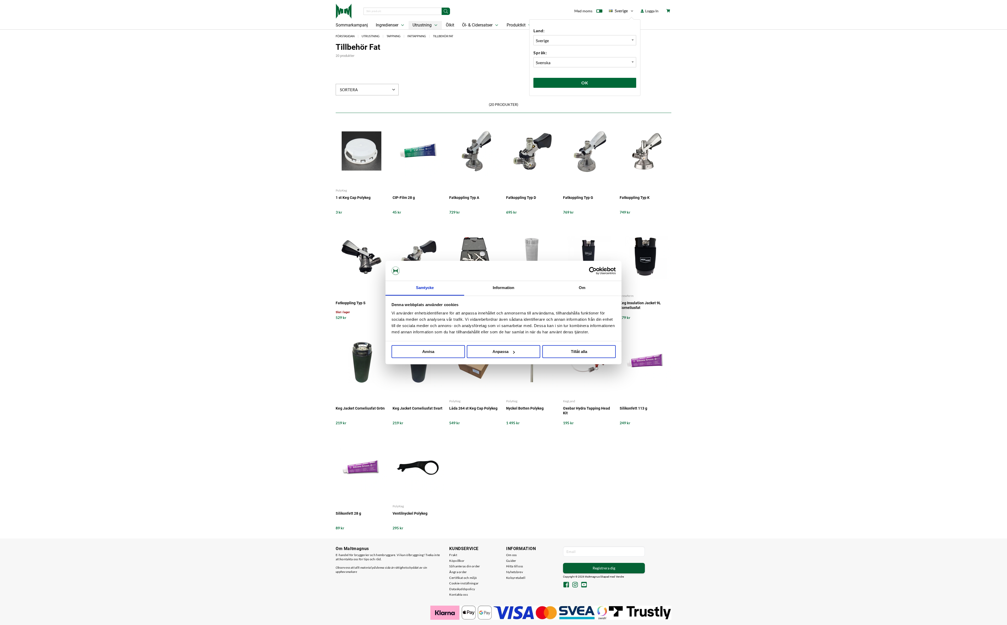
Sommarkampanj (352, 25)
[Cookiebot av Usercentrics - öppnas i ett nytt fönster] (593, 271)
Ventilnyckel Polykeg (410, 513)
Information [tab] (503, 288)
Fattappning (417, 36)
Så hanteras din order (464, 566)
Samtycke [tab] (425, 288)
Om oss (511, 555)
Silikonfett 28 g (348, 513)
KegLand (569, 401)
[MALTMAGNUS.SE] (344, 10)
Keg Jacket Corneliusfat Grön (360, 408)
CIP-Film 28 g (404, 197)
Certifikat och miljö (463, 578)
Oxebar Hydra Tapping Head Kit (586, 410)
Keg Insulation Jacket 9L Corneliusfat (640, 305)
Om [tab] (582, 288)
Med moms (583, 11)
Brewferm (627, 296)
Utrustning (423, 25)
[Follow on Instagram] (575, 585)
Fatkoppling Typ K (635, 197)
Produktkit (517, 25)
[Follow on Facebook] (566, 585)
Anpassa (500, 352)
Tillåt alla (579, 352)
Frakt (453, 555)
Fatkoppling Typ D (521, 197)
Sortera (349, 89)
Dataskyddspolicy (462, 589)
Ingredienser (387, 25)
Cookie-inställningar (464, 583)
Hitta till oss (514, 566)
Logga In (651, 11)
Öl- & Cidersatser (478, 25)
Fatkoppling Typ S (351, 303)
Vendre (620, 576)
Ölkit (450, 25)
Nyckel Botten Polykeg (525, 408)
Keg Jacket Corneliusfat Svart (417, 408)
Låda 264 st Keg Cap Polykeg (473, 408)
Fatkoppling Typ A (464, 197)
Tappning (393, 36)
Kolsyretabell (515, 578)
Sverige (618, 11)
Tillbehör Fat (443, 36)
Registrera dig (604, 568)
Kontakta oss (458, 594)
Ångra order (458, 572)
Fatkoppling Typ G (578, 197)
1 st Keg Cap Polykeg (353, 197)
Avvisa (428, 352)
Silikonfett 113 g (633, 408)
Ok (584, 82)
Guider (511, 561)
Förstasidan (345, 36)
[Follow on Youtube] (584, 585)
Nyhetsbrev (514, 572)
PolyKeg (341, 190)
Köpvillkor (456, 561)
